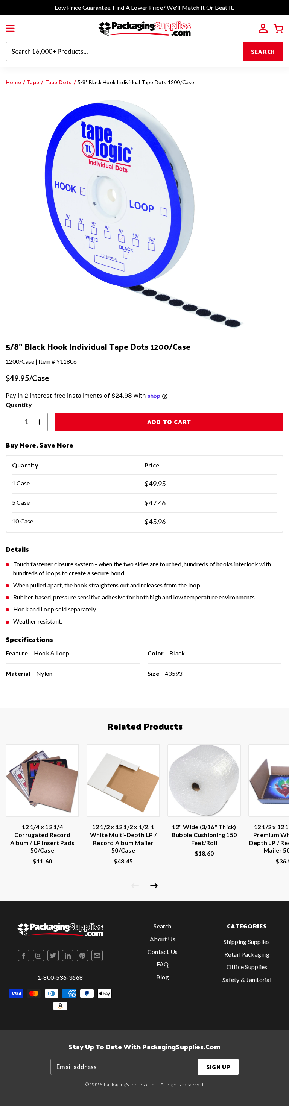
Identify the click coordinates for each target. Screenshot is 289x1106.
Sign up (218, 1067)
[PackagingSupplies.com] (144, 27)
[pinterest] (82, 955)
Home (13, 82)
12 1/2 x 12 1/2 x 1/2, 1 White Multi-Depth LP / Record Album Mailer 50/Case (123, 838)
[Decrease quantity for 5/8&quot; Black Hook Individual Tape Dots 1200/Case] (11, 422)
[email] (97, 955)
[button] (10, 28)
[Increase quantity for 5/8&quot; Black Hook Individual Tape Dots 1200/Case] (42, 422)
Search (263, 51)
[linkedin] (67, 955)
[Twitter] (53, 955)
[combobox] (124, 51)
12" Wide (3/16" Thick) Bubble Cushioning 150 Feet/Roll (204, 834)
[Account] (263, 28)
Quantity (19, 404)
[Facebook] (23, 955)
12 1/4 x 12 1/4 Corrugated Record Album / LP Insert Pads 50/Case (42, 838)
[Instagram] (38, 955)
